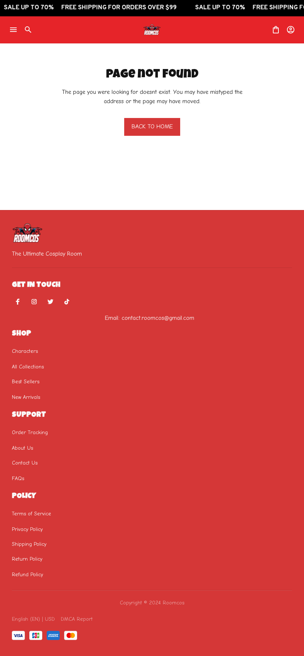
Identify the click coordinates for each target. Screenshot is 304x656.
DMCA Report (77, 619)
